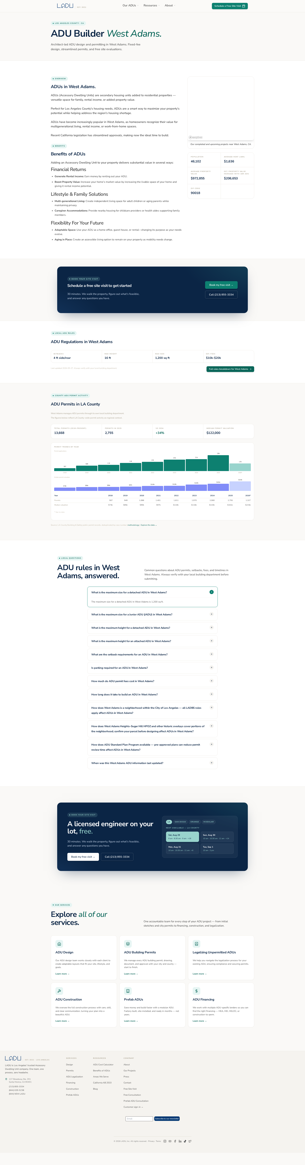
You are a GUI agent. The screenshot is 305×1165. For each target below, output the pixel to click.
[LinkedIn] (180, 1141)
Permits (70, 1070)
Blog (95, 1088)
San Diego (180, 822)
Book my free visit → (221, 285)
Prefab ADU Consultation (136, 1100)
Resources (150, 5)
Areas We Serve (100, 1076)
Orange (194, 822)
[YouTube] (170, 1141)
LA (169, 822)
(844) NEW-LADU (17, 1093)
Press (126, 1076)
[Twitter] (190, 1141)
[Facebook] (175, 1141)
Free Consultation (132, 1094)
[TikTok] (185, 1141)
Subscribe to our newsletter (167, 1118)
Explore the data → (149, 525)
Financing (70, 1082)
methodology (133, 525)
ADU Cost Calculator (103, 1064)
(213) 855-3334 (16, 1086)
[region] (221, 108)
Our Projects (130, 1070)
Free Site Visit (130, 1088)
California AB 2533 (102, 1082)
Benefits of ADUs (101, 1070)
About (169, 5)
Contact (127, 1082)
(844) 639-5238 (16, 1090)
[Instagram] (164, 1141)
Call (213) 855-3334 (221, 294)
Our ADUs (129, 5)
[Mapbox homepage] (196, 137)
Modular (208, 822)
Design (69, 1064)
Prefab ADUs (72, 1094)
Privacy (151, 1141)
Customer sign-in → (133, 1106)
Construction (72, 1088)
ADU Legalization (74, 1076)
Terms (158, 1141)
